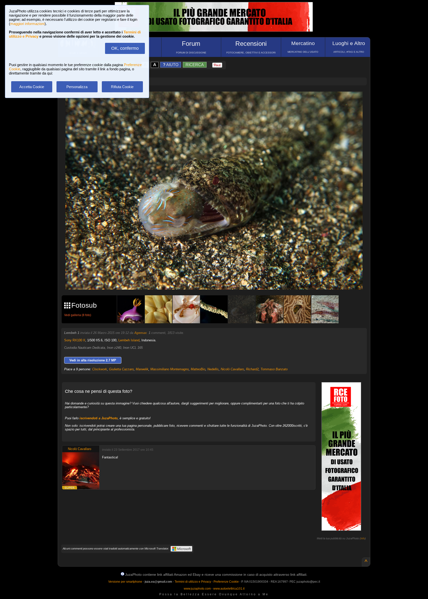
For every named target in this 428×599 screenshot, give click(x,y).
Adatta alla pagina (217, 100)
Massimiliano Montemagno (169, 369)
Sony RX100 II (74, 340)
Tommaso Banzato (274, 369)
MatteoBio (198, 369)
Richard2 (252, 369)
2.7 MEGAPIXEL (217, 280)
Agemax (140, 333)
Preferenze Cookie (226, 581)
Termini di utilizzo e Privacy (193, 581)
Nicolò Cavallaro (232, 369)
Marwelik (142, 369)
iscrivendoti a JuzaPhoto (99, 418)
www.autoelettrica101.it (228, 588)
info (363, 538)
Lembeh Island (128, 340)
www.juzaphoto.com (197, 588)
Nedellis (213, 369)
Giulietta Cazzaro (121, 369)
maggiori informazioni (27, 24)
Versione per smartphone (125, 581)
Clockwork (99, 369)
